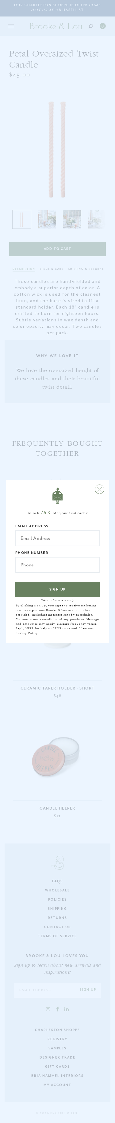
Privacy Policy (27, 633)
